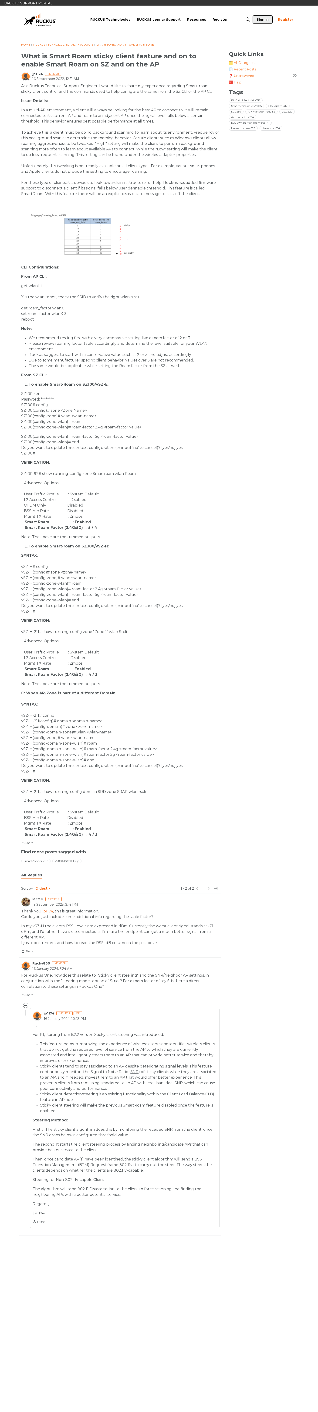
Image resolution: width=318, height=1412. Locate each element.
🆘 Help (235, 82)
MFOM (38, 899)
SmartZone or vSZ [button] (36, 861)
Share (27, 843)
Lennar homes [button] (243, 128)
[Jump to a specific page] (216, 888)
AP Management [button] (261, 111)
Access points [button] (242, 117)
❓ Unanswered (263, 76)
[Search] (248, 19)
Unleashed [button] (271, 128)
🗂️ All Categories (242, 63)
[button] (100, 234)
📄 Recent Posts (242, 69)
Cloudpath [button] (278, 106)
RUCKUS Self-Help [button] (67, 861)
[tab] (31, 875)
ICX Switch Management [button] (250, 122)
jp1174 (37, 74)
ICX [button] (236, 111)
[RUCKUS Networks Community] (40, 19)
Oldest (41, 888)
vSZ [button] (287, 111)
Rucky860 (41, 963)
